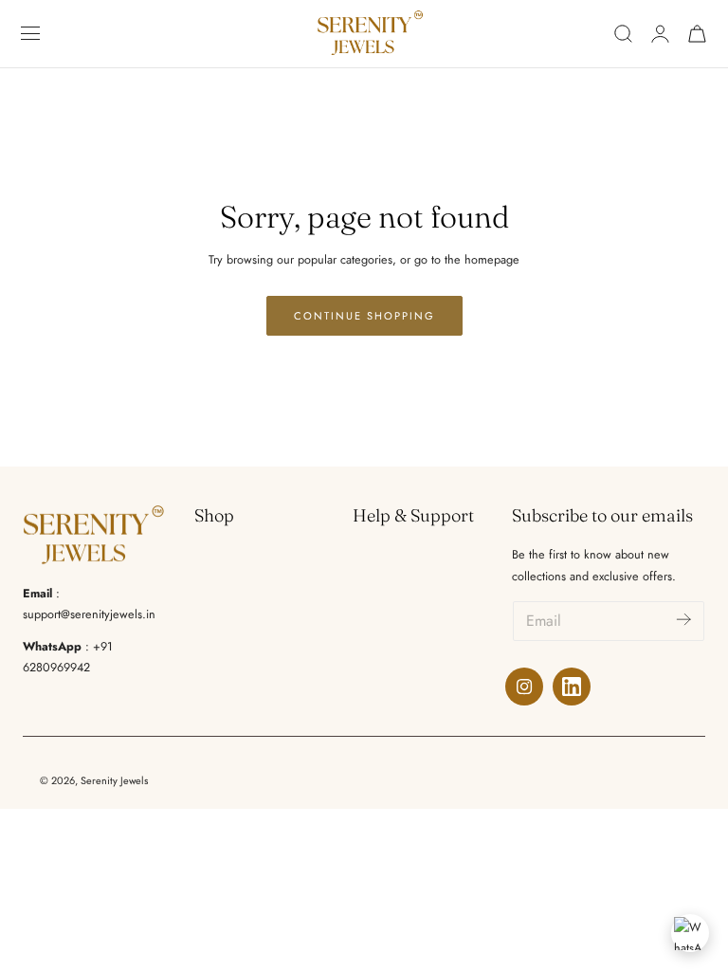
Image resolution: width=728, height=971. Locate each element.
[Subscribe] (683, 619)
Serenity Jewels (114, 780)
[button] (30, 33)
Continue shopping (364, 315)
